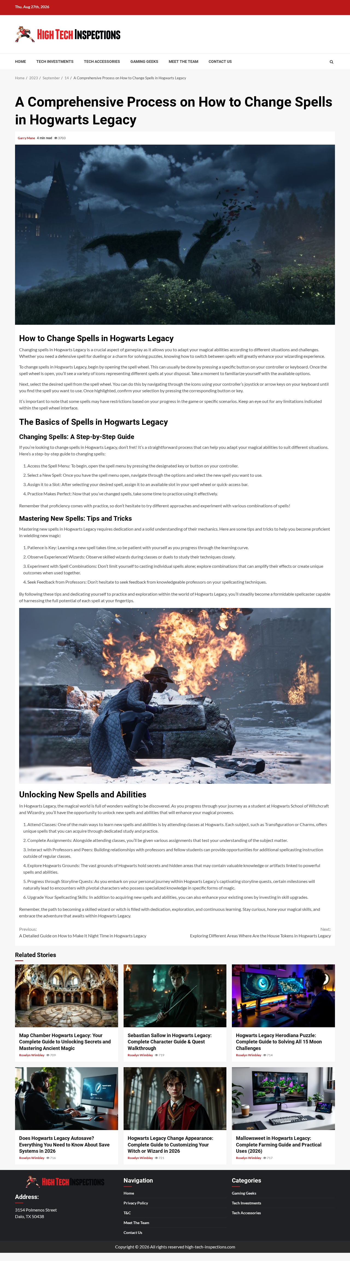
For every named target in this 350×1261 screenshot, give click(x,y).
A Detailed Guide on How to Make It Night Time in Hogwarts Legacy (82, 932)
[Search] (331, 62)
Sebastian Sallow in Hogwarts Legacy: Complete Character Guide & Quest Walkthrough (175, 995)
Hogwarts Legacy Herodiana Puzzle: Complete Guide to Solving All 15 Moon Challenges (283, 995)
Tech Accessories (102, 61)
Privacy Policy (136, 1203)
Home (20, 61)
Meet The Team (183, 61)
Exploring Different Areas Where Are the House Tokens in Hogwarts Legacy (260, 932)
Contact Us (220, 61)
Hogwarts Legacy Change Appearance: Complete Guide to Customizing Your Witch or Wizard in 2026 (175, 1098)
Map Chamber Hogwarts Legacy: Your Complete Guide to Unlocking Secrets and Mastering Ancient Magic (66, 995)
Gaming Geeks (144, 61)
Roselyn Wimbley (32, 1055)
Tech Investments (55, 61)
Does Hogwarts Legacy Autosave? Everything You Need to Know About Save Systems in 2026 (66, 1098)
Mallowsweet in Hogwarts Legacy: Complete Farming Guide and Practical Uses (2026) (283, 1098)
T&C (127, 1212)
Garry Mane (27, 138)
